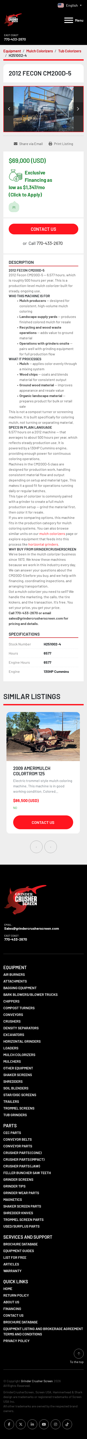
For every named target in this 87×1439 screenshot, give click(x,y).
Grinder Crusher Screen (37, 1381)
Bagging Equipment (20, 988)
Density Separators (21, 1028)
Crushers (12, 1021)
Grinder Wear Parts (21, 1193)
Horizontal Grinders (22, 1041)
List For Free (14, 1257)
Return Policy (16, 1295)
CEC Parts (12, 1132)
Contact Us (43, 229)
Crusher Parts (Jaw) (21, 1166)
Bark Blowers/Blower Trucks (30, 994)
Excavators (13, 1034)
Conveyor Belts (17, 1139)
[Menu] (68, 20)
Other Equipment (18, 1068)
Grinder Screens (18, 1179)
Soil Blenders (15, 1088)
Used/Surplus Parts (21, 1226)
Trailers (11, 1101)
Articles (11, 1264)
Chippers (11, 1001)
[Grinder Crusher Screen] (25, 899)
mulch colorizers (52, 533)
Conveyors (13, 1014)
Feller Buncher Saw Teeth (27, 1173)
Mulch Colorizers (19, 1054)
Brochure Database (20, 1244)
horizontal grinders (43, 544)
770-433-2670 (15, 39)
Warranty (12, 1271)
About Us (11, 1302)
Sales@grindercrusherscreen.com (31, 928)
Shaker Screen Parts (22, 1206)
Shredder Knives (18, 1213)
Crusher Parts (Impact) (23, 1159)
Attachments (15, 981)
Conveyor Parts (17, 1146)
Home (7, 1288)
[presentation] (36, 847)
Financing (12, 1308)
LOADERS (10, 1048)
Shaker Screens (17, 1075)
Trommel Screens (18, 1108)
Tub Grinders (15, 1115)
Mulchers (12, 1061)
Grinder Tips (14, 1186)
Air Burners (14, 974)
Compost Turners (19, 1008)
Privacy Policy (16, 1341)
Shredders (13, 1081)
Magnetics (12, 1199)
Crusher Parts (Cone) (22, 1152)
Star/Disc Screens (19, 1095)
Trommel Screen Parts (23, 1219)
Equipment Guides (18, 1251)
